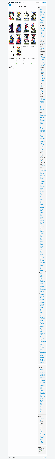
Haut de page (44, 457)
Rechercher (44, 2)
